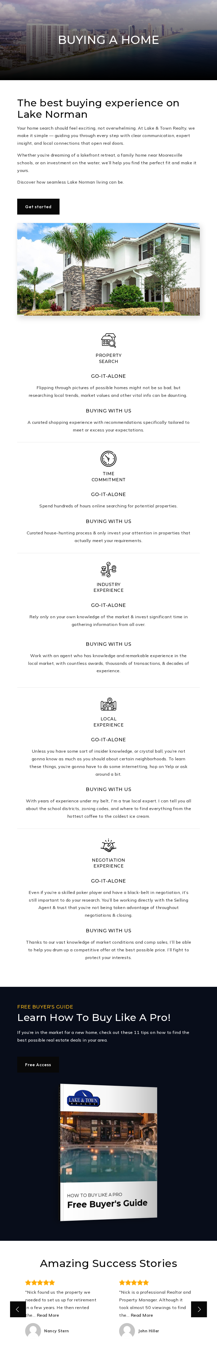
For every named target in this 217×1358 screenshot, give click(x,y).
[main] (108, 679)
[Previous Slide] (18, 1309)
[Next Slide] (199, 1309)
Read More (48, 1315)
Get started (38, 206)
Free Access (38, 1064)
